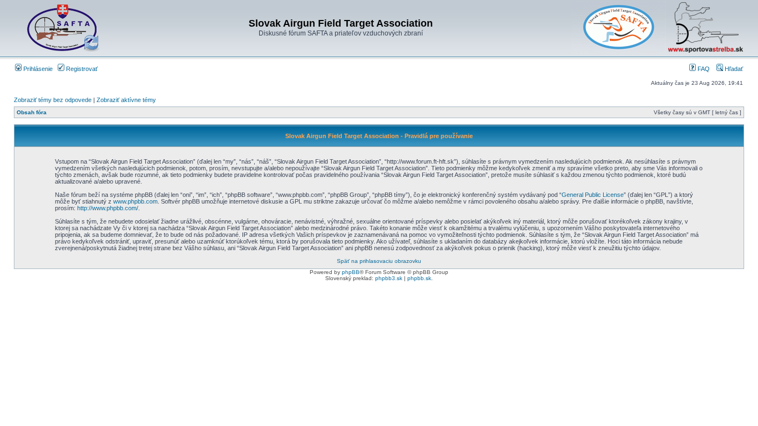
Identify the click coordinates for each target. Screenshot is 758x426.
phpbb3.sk (388, 278)
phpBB (351, 272)
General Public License (593, 194)
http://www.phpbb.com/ (107, 208)
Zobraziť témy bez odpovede (53, 100)
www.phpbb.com (135, 201)
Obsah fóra (32, 112)
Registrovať (81, 68)
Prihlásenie (37, 68)
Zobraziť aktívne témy (126, 100)
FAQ (703, 68)
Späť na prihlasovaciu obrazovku (379, 261)
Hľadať (733, 68)
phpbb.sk (419, 278)
